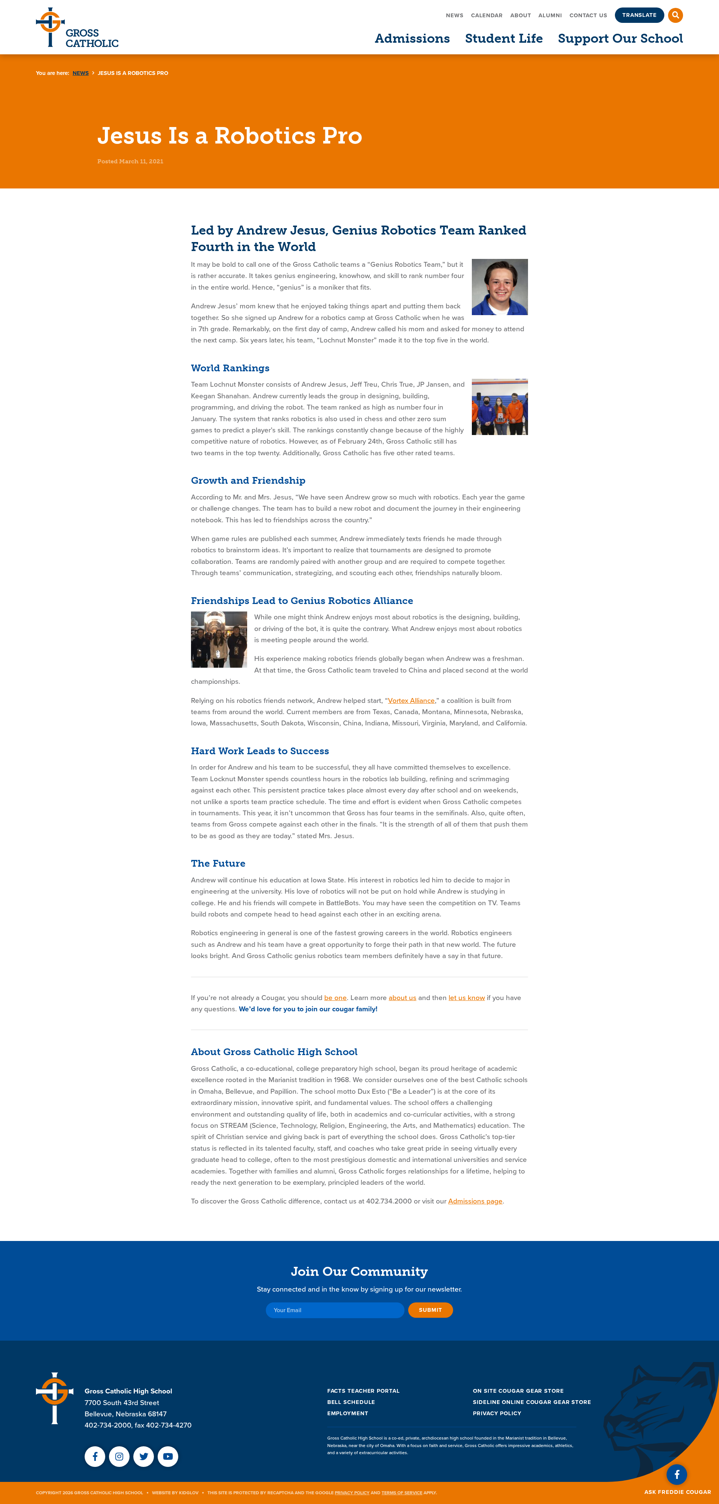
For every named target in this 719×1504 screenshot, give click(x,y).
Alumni (550, 15)
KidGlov (188, 1492)
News (455, 15)
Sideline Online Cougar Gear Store (532, 1402)
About (520, 15)
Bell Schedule (351, 1402)
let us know (467, 998)
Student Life (504, 38)
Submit (430, 1310)
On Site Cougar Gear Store (518, 1390)
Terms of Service (402, 1492)
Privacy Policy (497, 1413)
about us (402, 998)
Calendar (487, 15)
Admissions (412, 38)
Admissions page (475, 1201)
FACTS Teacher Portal (363, 1390)
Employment (347, 1413)
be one (335, 998)
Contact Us (588, 15)
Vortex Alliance (411, 701)
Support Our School (620, 38)
